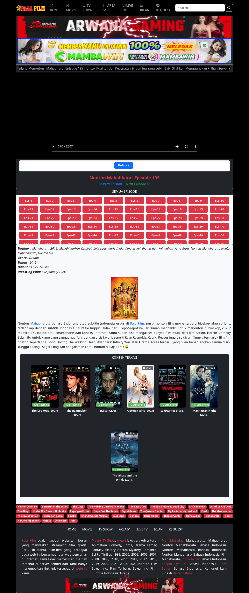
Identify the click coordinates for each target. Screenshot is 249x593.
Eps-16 (134, 209)
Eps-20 (219, 209)
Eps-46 (134, 235)
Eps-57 (155, 244)
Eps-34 (92, 226)
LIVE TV (142, 529)
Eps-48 (177, 235)
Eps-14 (92, 209)
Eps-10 (219, 200)
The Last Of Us (137, 506)
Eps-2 (49, 200)
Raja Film (137, 323)
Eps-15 (113, 209)
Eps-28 (177, 218)
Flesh (204, 511)
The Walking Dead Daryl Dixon (106, 506)
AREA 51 (125, 529)
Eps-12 (49, 209)
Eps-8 (177, 200)
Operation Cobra (53, 516)
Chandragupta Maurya (94, 516)
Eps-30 (219, 218)
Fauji (73, 520)
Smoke (72, 516)
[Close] (126, 576)
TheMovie (123, 165)
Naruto (47, 520)
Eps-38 (177, 226)
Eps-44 (92, 235)
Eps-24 (92, 218)
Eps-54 (92, 244)
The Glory (23, 511)
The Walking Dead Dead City (167, 506)
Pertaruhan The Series (55, 506)
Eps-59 (198, 244)
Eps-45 (113, 235)
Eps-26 (134, 218)
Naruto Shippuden (28, 520)
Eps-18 (177, 209)
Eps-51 (28, 244)
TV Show (109, 540)
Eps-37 (155, 226)
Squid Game (129, 511)
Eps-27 (155, 218)
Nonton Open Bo (27, 506)
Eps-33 (71, 226)
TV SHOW (106, 529)
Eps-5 (113, 200)
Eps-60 (219, 244)
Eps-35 (113, 226)
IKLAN (158, 529)
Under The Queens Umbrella (49, 511)
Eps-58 (177, 244)
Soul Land (118, 516)
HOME (71, 529)
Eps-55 (113, 244)
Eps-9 (198, 200)
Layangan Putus (79, 511)
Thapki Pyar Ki (172, 516)
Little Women (197, 506)
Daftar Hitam (182, 573)
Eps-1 (28, 200)
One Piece (61, 520)
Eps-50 (219, 235)
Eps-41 (28, 235)
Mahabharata (40, 323)
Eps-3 (71, 200)
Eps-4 (92, 200)
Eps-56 (134, 244)
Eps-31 (28, 226)
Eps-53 (71, 244)
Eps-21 (28, 218)
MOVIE (87, 529)
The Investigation (28, 516)
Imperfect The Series (106, 511)
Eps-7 (156, 200)
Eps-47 (155, 235)
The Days (78, 506)
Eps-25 (113, 218)
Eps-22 (49, 218)
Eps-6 (134, 200)
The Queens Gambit (152, 511)
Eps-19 (198, 209)
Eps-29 (198, 218)
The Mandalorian (221, 511)
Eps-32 (49, 226)
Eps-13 (71, 209)
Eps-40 (219, 226)
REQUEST (176, 529)
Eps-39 (198, 226)
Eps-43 (71, 235)
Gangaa (134, 516)
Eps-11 (28, 209)
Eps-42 (49, 235)
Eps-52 (49, 244)
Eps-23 (71, 218)
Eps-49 (198, 235)
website (81, 568)
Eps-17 (155, 209)
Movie (96, 540)
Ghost (228, 516)
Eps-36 (134, 226)
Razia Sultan (151, 516)
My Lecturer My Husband (182, 511)
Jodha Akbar (193, 516)
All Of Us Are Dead (220, 506)
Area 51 (122, 540)
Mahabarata (212, 516)
